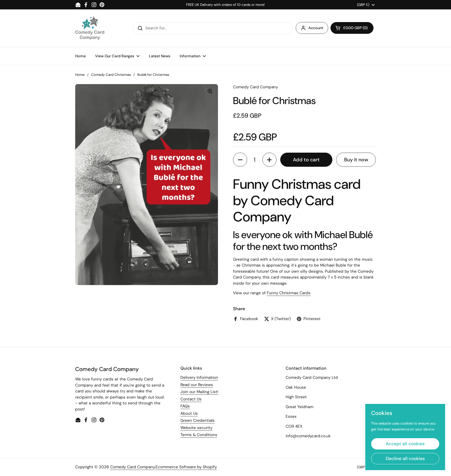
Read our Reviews (196, 384)
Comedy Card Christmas (111, 74)
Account (315, 27)
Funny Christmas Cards (289, 292)
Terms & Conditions (198, 434)
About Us (189, 413)
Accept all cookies (405, 444)
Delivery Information (199, 377)
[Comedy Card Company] (89, 28)
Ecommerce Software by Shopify (186, 466)
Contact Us (191, 399)
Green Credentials (197, 420)
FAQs (185, 406)
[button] (351, 28)
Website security (196, 427)
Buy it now (356, 159)
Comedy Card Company (132, 466)
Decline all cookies (405, 458)
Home (80, 74)
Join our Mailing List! (199, 391)
